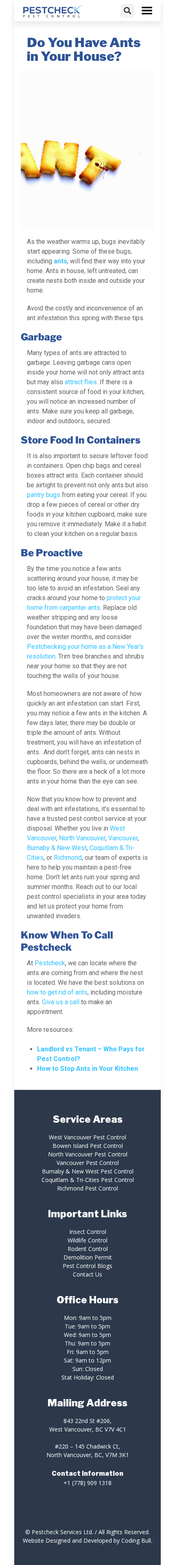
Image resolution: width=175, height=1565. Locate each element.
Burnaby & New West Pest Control (87, 1171)
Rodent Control (88, 1249)
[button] (127, 10)
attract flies (81, 382)
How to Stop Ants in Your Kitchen (87, 1068)
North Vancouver (82, 838)
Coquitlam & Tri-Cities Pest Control (88, 1180)
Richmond (67, 857)
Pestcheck (50, 963)
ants (60, 261)
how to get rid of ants (57, 992)
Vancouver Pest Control (88, 1163)
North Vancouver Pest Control (87, 1154)
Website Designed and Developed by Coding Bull (87, 1540)
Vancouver (123, 838)
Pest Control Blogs (87, 1266)
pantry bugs (43, 495)
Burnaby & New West (57, 848)
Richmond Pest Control (87, 1188)
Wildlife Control (87, 1240)
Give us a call (60, 1002)
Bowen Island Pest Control (87, 1146)
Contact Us (87, 1274)
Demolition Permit (87, 1257)
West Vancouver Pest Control (87, 1137)
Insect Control (87, 1232)
